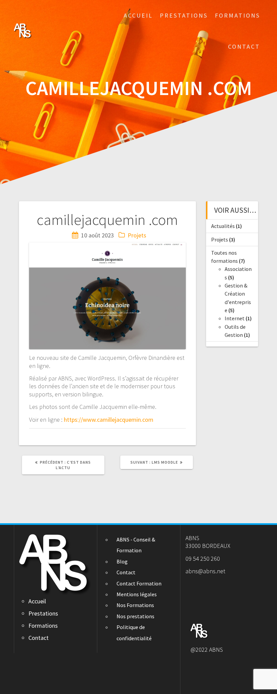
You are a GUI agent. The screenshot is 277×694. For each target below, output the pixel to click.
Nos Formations (135, 605)
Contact (244, 46)
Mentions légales (137, 594)
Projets (137, 235)
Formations (237, 15)
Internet (235, 318)
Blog (122, 561)
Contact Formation (139, 583)
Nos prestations (135, 616)
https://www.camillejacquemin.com (108, 419)
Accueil (138, 15)
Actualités (223, 226)
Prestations (184, 15)
